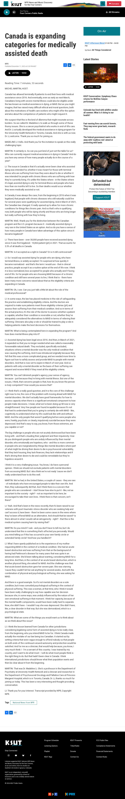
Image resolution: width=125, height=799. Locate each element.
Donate (115, 3)
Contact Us (74, 757)
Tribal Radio (74, 746)
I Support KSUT (102, 197)
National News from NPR (23, 703)
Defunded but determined (101, 182)
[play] (7, 12)
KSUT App (48, 757)
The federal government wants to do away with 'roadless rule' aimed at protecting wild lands (99, 140)
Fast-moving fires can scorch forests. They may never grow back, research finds (99, 126)
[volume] (14, 12)
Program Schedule (51, 740)
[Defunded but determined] (102, 163)
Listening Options (51, 746)
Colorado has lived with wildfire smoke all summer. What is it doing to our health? (100, 113)
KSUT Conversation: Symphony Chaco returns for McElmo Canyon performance (100, 99)
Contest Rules (101, 757)
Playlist (47, 751)
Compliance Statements (105, 746)
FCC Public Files (102, 740)
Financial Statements (104, 751)
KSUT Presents (76, 740)
